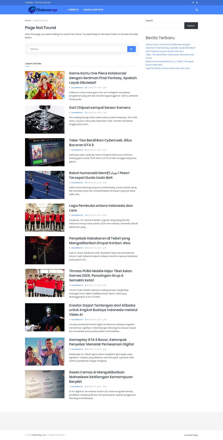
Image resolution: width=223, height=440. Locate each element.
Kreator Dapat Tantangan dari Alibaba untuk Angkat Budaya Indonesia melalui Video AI (103, 310)
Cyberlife (29, 2)
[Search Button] (131, 49)
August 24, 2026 (93, 215)
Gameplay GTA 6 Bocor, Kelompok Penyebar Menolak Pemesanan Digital (101, 342)
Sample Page (191, 435)
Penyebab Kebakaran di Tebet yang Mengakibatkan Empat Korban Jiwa (99, 240)
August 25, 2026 (93, 150)
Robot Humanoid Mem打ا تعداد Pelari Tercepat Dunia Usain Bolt (99, 175)
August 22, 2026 (93, 349)
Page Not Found (40, 20)
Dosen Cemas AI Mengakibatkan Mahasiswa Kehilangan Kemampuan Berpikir (101, 377)
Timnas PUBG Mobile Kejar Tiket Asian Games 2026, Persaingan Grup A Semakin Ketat (100, 276)
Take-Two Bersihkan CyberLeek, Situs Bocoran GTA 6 (100, 142)
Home (27, 20)
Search (149, 20)
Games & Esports (43, 2)
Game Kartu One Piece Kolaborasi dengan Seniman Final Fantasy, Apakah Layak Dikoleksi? (103, 78)
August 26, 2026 (94, 87)
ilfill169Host (77, 87)
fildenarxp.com (39, 435)
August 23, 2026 (93, 285)
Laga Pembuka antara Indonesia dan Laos (101, 208)
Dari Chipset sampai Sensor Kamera (99, 107)
